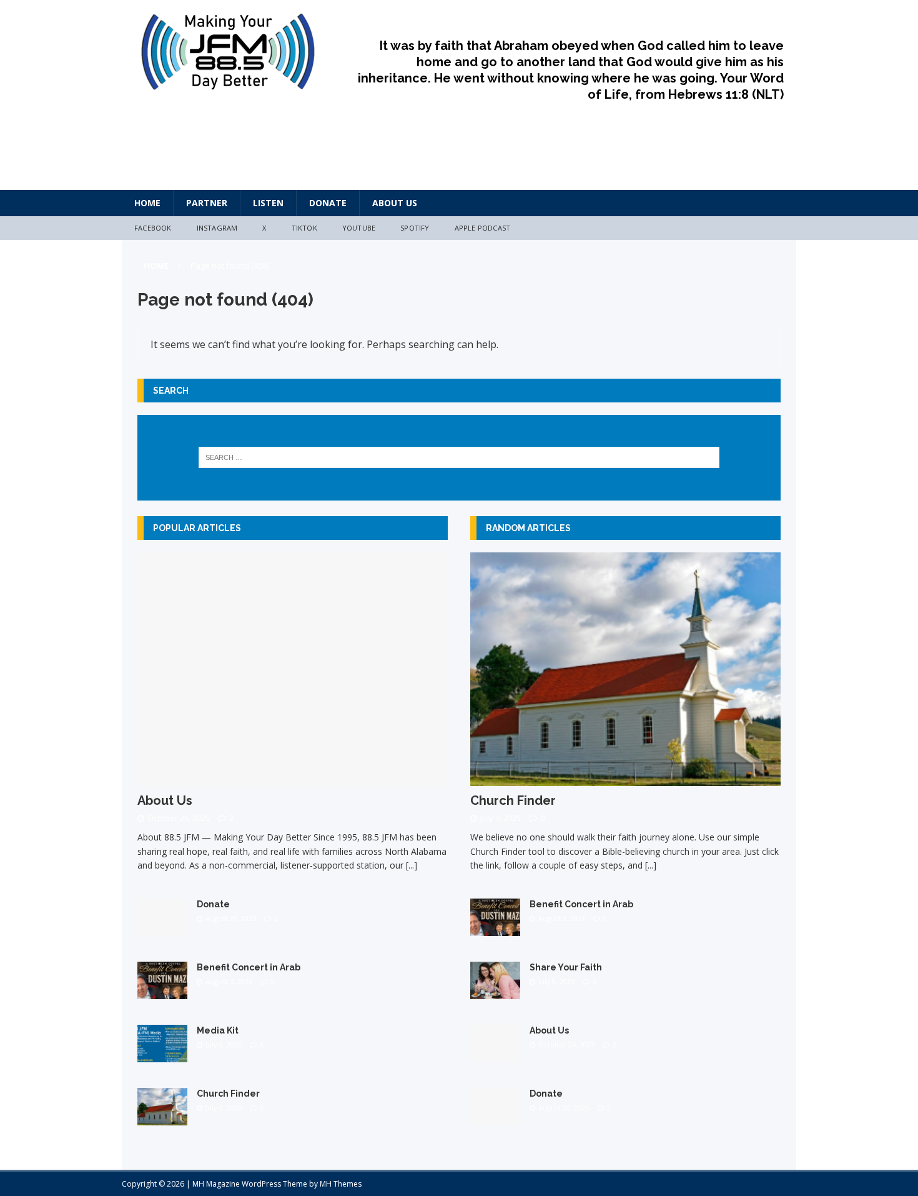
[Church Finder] (162, 1118)
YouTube (358, 227)
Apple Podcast (483, 227)
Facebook (153, 227)
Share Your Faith (566, 967)
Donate (328, 203)
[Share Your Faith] (495, 991)
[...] (411, 865)
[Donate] (162, 928)
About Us (394, 203)
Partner (206, 203)
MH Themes (341, 1184)
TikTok (304, 227)
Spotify (414, 227)
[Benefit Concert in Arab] (162, 991)
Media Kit (218, 1030)
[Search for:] (459, 457)
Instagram (217, 227)
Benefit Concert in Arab (248, 967)
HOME (147, 203)
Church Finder (228, 1094)
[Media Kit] (162, 1054)
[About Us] (292, 778)
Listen (268, 203)
